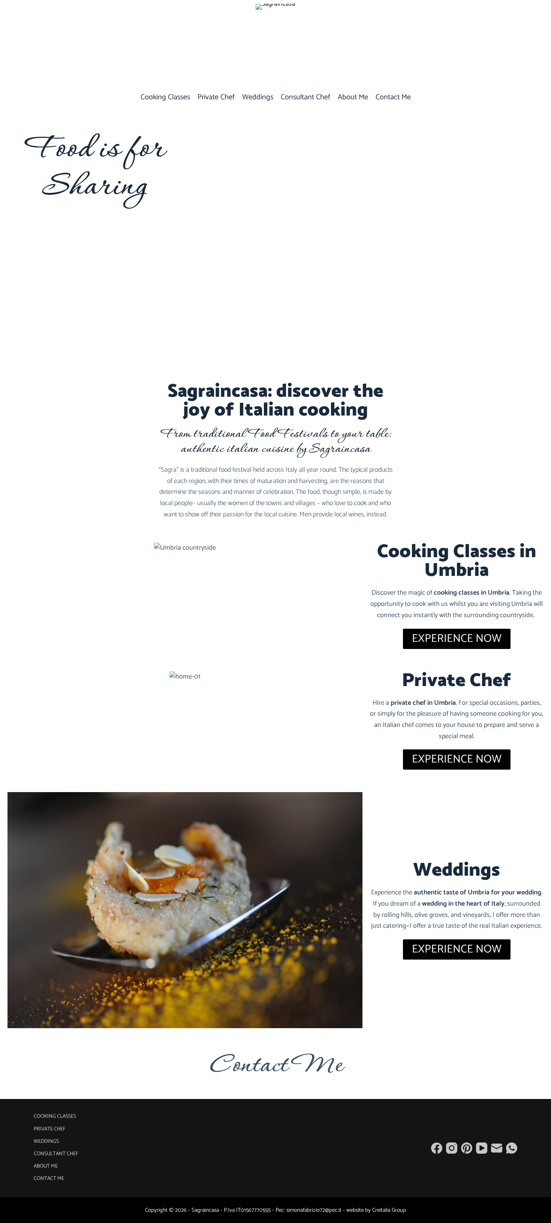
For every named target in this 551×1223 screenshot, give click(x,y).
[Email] (496, 1148)
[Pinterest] (466, 1148)
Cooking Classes (165, 97)
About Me (353, 97)
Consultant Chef (305, 97)
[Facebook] (436, 1148)
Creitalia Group (389, 1210)
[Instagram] (451, 1148)
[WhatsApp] (511, 1148)
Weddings (257, 97)
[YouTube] (481, 1148)
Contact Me (393, 97)
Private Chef (216, 97)
